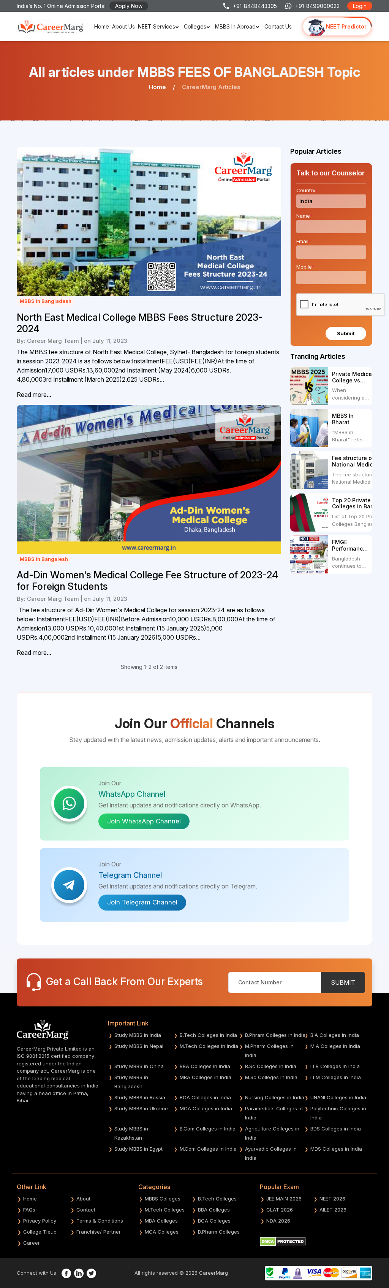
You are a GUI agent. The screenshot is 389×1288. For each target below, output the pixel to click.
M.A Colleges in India (335, 1046)
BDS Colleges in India (335, 1129)
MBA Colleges (161, 1221)
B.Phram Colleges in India (275, 1035)
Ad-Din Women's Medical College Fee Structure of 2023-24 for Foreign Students (147, 580)
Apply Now (128, 6)
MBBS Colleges (162, 1199)
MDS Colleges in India (336, 1149)
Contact (85, 1210)
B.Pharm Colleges (219, 1232)
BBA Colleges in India (205, 1066)
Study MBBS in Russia (139, 1097)
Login (360, 6)
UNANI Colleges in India (338, 1097)
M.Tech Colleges (165, 1210)
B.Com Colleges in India (208, 1129)
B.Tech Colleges (217, 1199)
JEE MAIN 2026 (284, 1199)
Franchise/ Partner (98, 1232)
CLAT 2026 (279, 1210)
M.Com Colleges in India (208, 1149)
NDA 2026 (278, 1221)
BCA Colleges (214, 1221)
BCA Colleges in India (205, 1097)
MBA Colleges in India (205, 1077)
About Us (123, 26)
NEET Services (156, 26)
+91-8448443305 (255, 6)
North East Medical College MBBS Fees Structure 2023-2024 (140, 323)
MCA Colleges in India (206, 1108)
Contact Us (278, 26)
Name (304, 216)
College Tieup (40, 1232)
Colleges (195, 26)
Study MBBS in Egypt (138, 1149)
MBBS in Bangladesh (45, 301)
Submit (346, 333)
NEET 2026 (332, 1199)
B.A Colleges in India (334, 1035)
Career (31, 1243)
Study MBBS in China (139, 1066)
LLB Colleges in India (335, 1066)
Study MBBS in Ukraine (141, 1108)
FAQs (29, 1210)
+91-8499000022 (317, 6)
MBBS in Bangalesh (44, 559)
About (83, 1199)
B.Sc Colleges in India (270, 1066)
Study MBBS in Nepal (138, 1046)
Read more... (34, 394)
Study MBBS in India (137, 1035)
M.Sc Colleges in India (271, 1077)
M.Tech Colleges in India (209, 1046)
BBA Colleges (214, 1210)
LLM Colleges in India (335, 1077)
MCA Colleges (162, 1232)
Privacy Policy (39, 1221)
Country (307, 190)
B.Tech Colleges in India (208, 1035)
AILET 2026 (332, 1210)
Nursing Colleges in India (274, 1097)
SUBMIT (343, 982)
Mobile (305, 267)
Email (303, 241)
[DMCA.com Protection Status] (283, 1241)
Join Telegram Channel (142, 902)
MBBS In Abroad (235, 26)
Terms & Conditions (99, 1221)
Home (101, 26)
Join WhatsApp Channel (144, 821)
